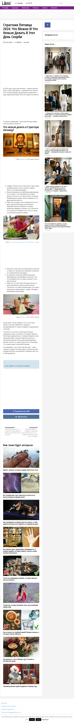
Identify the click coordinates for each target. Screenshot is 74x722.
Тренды (20, 3)
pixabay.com (23, 159)
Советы (44, 8)
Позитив (54, 8)
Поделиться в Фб (22, 411)
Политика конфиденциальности (11, 712)
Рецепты (36, 8)
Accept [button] (32, 719)
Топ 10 (29, 3)
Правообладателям (7, 709)
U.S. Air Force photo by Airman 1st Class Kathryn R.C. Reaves (24, 242)
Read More (45, 719)
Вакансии (4, 703)
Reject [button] (38, 719)
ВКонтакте (22, 417)
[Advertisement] (21, 71)
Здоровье (15, 8)
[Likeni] (6, 3)
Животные (25, 8)
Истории (5, 8)
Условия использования (8, 706)
